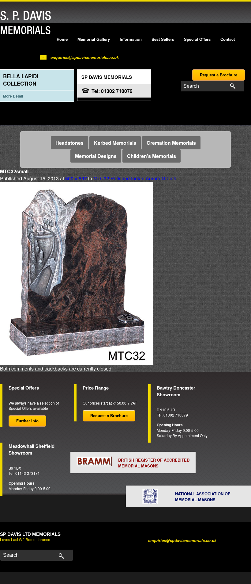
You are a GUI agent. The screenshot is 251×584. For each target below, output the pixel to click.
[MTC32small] (76, 272)
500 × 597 (76, 178)
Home (62, 39)
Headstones (69, 142)
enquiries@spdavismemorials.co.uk (85, 57)
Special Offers (197, 39)
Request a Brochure (218, 75)
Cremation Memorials (171, 142)
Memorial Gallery (93, 39)
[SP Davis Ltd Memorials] (27, 22)
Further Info (27, 421)
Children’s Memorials (151, 155)
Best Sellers (163, 39)
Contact (227, 39)
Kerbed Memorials (115, 142)
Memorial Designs (96, 155)
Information (131, 39)
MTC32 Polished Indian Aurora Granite (135, 178)
